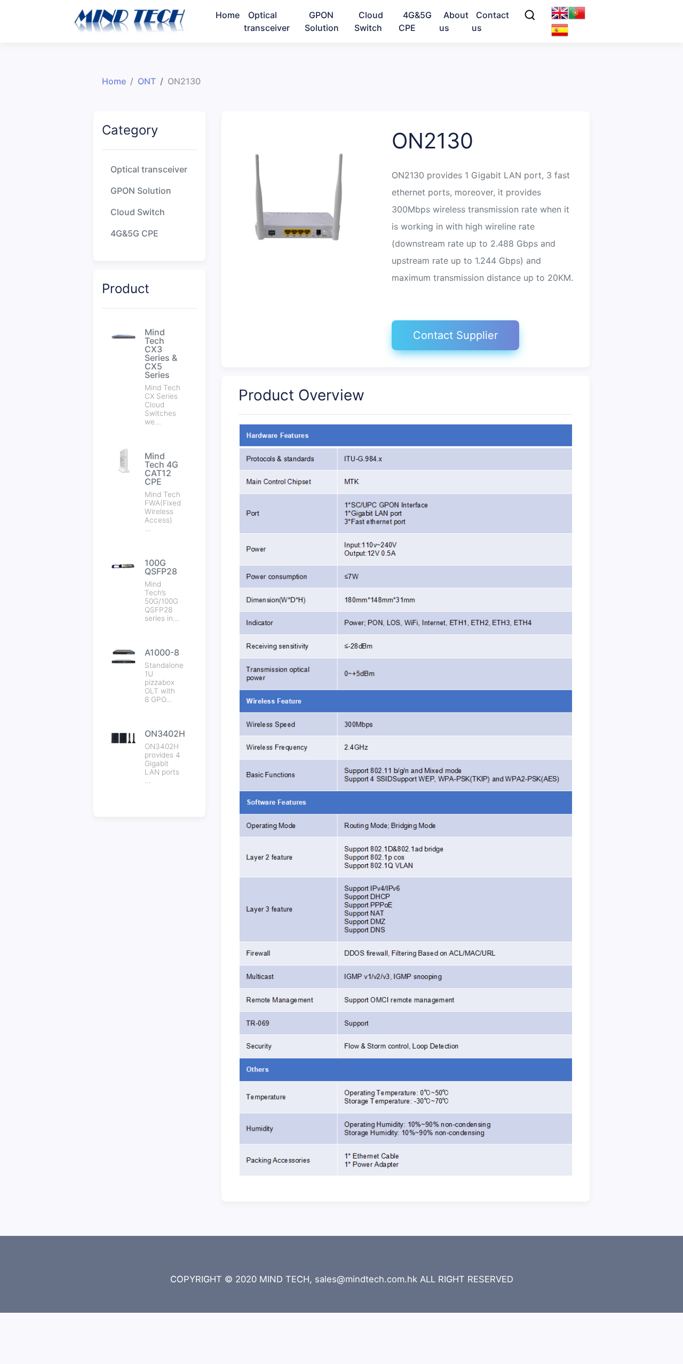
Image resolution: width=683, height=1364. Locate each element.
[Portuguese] (576, 11)
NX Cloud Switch (399, 66)
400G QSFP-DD (286, 49)
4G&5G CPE (134, 233)
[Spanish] (559, 28)
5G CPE (424, 66)
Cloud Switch (137, 212)
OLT (323, 49)
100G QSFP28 (283, 66)
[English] (559, 11)
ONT (324, 66)
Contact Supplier (455, 335)
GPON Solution (140, 190)
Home (114, 81)
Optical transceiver (148, 169)
